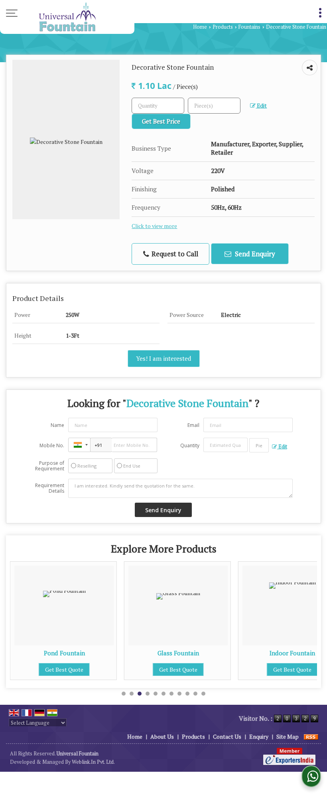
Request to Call (174, 253)
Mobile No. (51, 445)
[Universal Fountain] (67, 17)
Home (200, 27)
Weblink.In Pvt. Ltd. (93, 762)
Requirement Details (49, 488)
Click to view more (154, 226)
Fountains (249, 27)
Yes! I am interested (163, 358)
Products (223, 27)
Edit (261, 105)
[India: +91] (79, 445)
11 (203, 694)
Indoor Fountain (292, 653)
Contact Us (227, 736)
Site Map (287, 736)
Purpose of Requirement (49, 466)
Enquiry (258, 736)
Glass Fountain (178, 653)
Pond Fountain (64, 653)
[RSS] (311, 736)
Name (57, 425)
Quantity (189, 445)
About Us (162, 736)
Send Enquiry (254, 253)
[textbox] (214, 106)
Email (193, 425)
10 (195, 694)
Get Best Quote (64, 669)
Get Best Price (161, 121)
